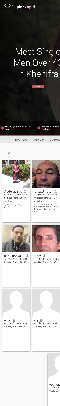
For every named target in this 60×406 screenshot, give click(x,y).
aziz (7, 320)
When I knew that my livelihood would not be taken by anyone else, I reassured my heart (46, 207)
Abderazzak (13, 191)
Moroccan (55, 140)
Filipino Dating (21, 140)
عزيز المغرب (43, 191)
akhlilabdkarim (14, 256)
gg (36, 320)
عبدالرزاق (8, 201)
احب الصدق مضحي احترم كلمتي (14, 205)
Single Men (38, 140)
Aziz (37, 256)
